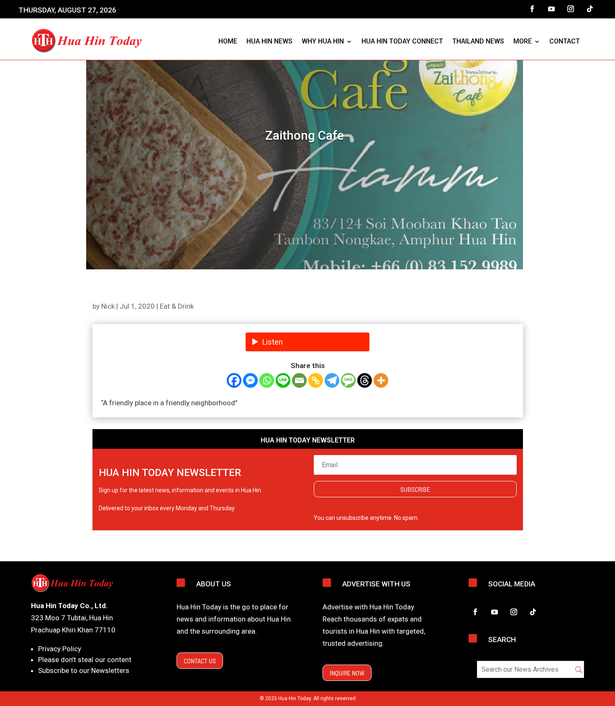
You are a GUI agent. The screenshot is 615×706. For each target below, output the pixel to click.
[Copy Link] (315, 380)
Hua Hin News (269, 41)
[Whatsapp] (266, 380)
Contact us (200, 661)
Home (227, 41)
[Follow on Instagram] (570, 8)
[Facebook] (234, 380)
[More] (381, 380)
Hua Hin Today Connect (402, 41)
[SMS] (348, 380)
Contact (564, 41)
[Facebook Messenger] (250, 380)
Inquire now (347, 673)
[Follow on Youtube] (551, 8)
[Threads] (364, 380)
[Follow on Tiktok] (590, 8)
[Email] (299, 380)
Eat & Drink (177, 306)
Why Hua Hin (323, 41)
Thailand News (478, 41)
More (522, 41)
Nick (108, 306)
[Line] (283, 380)
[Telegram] (332, 380)
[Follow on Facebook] (532, 8)
